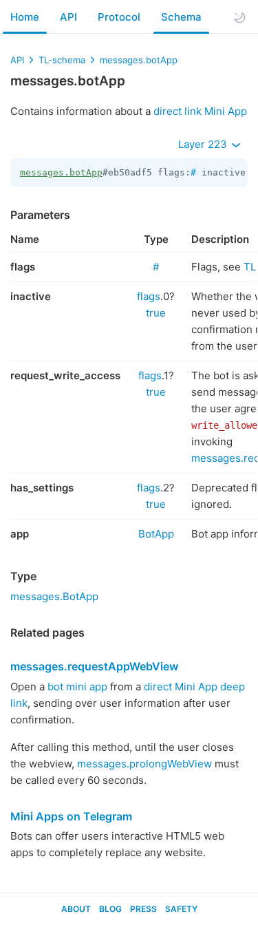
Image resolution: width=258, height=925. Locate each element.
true (156, 312)
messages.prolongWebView (144, 763)
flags (148, 296)
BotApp (156, 533)
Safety (181, 909)
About (76, 909)
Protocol (119, 16)
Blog (110, 909)
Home (24, 16)
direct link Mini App (200, 111)
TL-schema (62, 59)
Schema (181, 16)
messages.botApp (139, 59)
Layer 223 (204, 144)
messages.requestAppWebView (94, 666)
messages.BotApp (54, 596)
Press (143, 909)
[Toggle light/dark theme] (239, 17)
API (68, 16)
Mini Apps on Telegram (71, 816)
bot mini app (77, 686)
